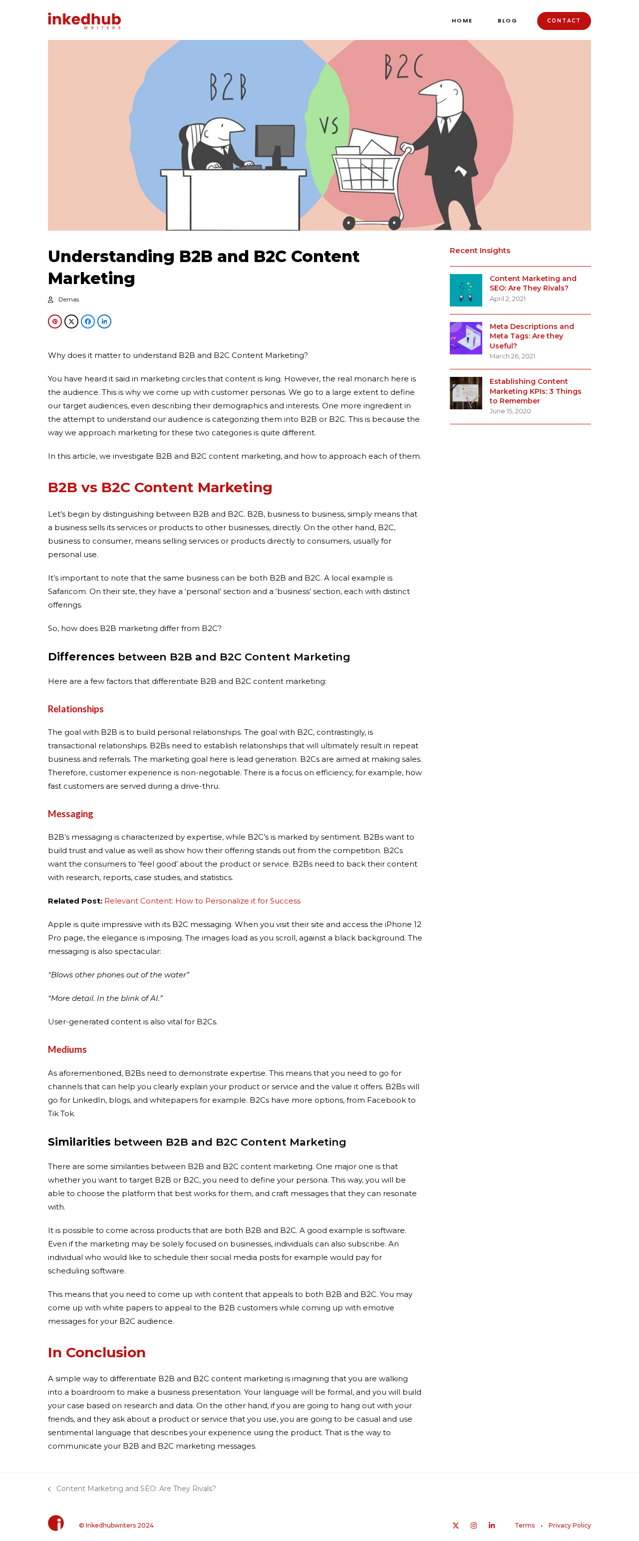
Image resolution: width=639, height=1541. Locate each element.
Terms (525, 1525)
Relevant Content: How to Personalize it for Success (202, 901)
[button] (55, 321)
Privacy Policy (570, 1525)
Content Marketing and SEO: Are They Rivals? (132, 1489)
